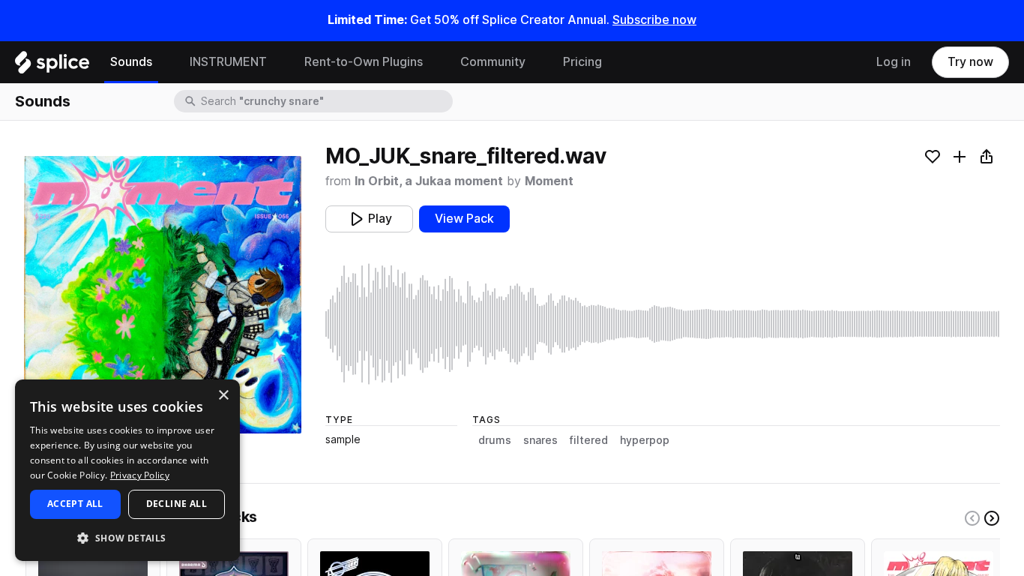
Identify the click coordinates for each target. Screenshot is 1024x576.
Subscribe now (654, 20)
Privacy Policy (139, 475)
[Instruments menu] (278, 62)
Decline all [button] (176, 503)
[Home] (52, 66)
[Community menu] (536, 62)
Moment (549, 181)
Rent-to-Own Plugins (363, 62)
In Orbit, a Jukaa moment (429, 181)
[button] (127, 537)
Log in (893, 62)
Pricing (582, 62)
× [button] (223, 395)
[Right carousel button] (992, 518)
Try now (970, 62)
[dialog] (127, 470)
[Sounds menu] (163, 62)
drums (494, 440)
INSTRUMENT (228, 62)
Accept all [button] (75, 503)
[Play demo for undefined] (162, 294)
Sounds (131, 62)
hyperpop (644, 440)
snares (540, 440)
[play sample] (662, 324)
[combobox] (325, 101)
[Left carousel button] (972, 518)
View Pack (464, 219)
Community (492, 62)
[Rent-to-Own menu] (434, 62)
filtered (589, 440)
